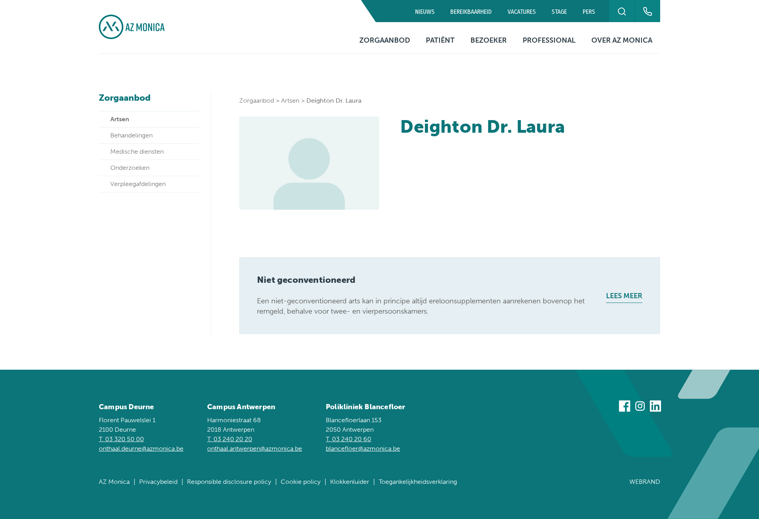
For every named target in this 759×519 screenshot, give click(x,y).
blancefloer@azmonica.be (363, 448)
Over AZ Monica (621, 40)
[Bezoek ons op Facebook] (624, 407)
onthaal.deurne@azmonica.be (141, 448)
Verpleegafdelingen (138, 184)
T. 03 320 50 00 (121, 439)
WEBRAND (644, 481)
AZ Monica (114, 481)
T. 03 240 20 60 (348, 439)
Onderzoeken (129, 167)
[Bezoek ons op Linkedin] (655, 407)
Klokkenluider (349, 481)
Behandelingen (131, 135)
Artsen (119, 119)
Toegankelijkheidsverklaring (418, 481)
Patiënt (440, 40)
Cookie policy (301, 481)
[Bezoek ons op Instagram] (640, 407)
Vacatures (522, 11)
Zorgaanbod (384, 40)
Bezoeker (488, 40)
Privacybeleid (158, 481)
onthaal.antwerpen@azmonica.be (254, 448)
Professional (549, 40)
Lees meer (624, 295)
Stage (559, 11)
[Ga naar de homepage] (131, 27)
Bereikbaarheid (471, 11)
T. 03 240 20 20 (229, 439)
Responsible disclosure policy (229, 481)
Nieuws (424, 11)
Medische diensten (137, 151)
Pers (589, 11)
